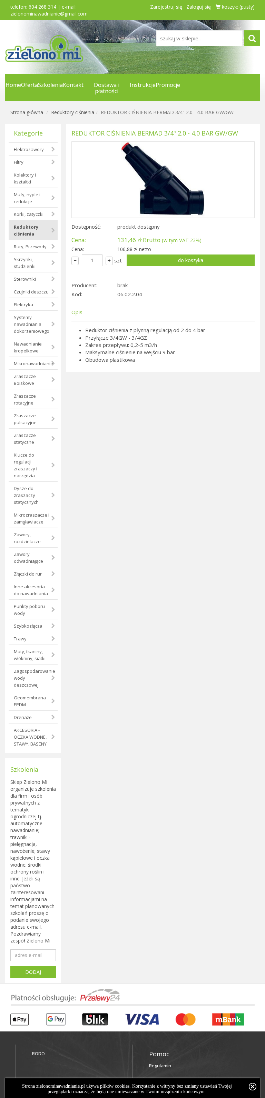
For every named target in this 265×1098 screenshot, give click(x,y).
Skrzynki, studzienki (25, 262)
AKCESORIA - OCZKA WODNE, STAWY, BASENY (30, 737)
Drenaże (23, 717)
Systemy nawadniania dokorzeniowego (31, 324)
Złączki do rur (28, 574)
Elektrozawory (29, 149)
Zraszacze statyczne (25, 438)
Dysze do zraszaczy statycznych (26, 495)
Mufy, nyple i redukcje (27, 197)
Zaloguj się (198, 6)
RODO (38, 1053)
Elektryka (23, 304)
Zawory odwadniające (28, 557)
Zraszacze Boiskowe (25, 379)
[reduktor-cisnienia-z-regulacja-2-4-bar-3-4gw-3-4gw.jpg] (163, 180)
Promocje (168, 85)
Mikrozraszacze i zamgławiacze (31, 518)
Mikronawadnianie (33, 363)
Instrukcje (143, 85)
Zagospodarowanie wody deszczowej (34, 678)
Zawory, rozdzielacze (27, 538)
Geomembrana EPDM (30, 701)
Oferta (29, 85)
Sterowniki (25, 279)
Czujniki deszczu (31, 292)
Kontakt (73, 85)
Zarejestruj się (166, 6)
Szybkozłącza (28, 626)
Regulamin (160, 1065)
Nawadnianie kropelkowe (28, 347)
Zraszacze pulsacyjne (25, 419)
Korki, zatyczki (28, 214)
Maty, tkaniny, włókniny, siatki (30, 654)
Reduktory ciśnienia (72, 112)
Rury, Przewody (30, 246)
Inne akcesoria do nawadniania (31, 590)
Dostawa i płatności (106, 88)
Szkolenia (50, 85)
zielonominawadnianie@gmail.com (49, 13)
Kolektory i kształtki (25, 178)
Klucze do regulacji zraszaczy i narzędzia (25, 465)
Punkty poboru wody (29, 609)
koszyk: (237, 6)
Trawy (20, 639)
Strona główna (26, 112)
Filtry (18, 162)
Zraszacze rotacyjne (25, 399)
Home (13, 85)
